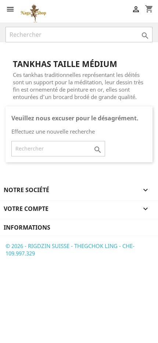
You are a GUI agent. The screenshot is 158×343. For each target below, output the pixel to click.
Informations (27, 227)
